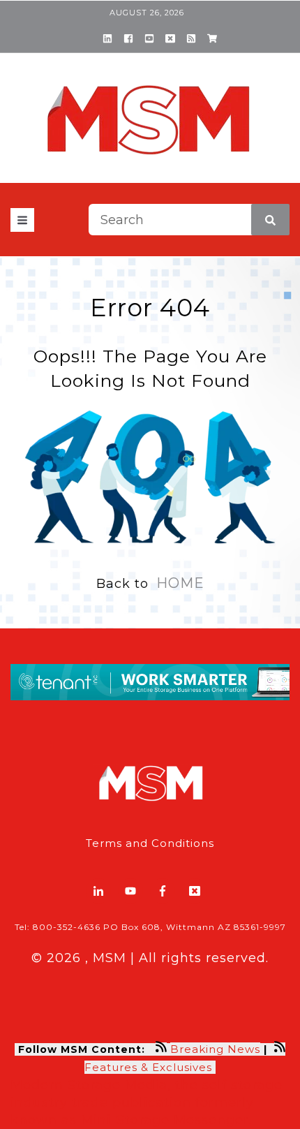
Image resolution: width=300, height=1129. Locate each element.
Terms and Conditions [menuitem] (150, 843)
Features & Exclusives (150, 1067)
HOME (180, 583)
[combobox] (189, 219)
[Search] (270, 219)
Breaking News (215, 1049)
